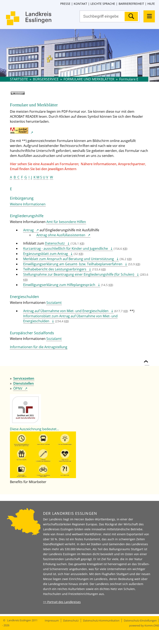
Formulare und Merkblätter (89, 79)
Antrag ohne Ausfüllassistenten (60, 235)
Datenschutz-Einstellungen (140, 620)
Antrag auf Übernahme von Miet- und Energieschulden (65, 311)
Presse (65, 4)
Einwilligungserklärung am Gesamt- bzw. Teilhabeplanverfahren (72, 264)
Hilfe (151, 4)
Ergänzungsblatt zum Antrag (45, 253)
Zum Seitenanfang (147, 359)
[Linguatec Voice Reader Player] (24, 95)
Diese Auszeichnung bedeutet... (34, 429)
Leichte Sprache (102, 4)
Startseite (19, 79)
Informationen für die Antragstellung (38, 347)
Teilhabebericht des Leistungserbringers (54, 269)
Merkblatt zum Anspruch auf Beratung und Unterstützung (68, 259)
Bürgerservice (46, 79)
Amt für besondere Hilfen (66, 221)
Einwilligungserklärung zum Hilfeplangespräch (59, 284)
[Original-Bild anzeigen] (43, 477)
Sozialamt (54, 302)
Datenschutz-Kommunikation (101, 620)
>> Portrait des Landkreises (62, 602)
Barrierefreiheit (131, 4)
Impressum (52, 620)
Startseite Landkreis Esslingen (29, 20)
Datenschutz (55, 243)
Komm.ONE (152, 625)
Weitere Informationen (28, 204)
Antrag (28, 230)
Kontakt (80, 4)
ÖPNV (17, 388)
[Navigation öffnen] (149, 16)
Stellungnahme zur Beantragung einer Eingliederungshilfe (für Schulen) (78, 274)
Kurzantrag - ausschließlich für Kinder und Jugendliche (65, 248)
